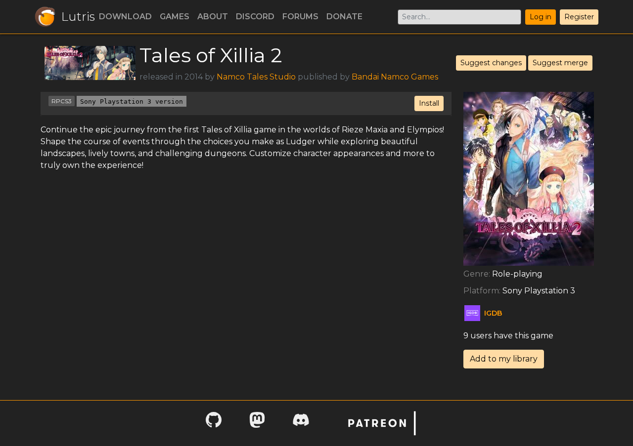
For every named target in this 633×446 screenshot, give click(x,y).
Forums (300, 16)
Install (429, 103)
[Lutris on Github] (214, 423)
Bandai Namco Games (395, 76)
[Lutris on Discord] (301, 423)
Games (174, 16)
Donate (344, 16)
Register (579, 16)
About (212, 16)
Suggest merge (560, 62)
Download (125, 16)
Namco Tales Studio (256, 76)
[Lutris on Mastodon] (257, 423)
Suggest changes (491, 62)
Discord (255, 16)
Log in (540, 16)
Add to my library (504, 359)
